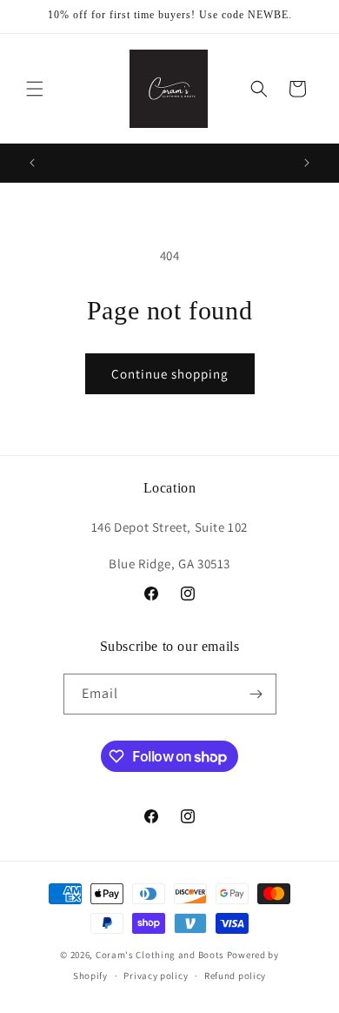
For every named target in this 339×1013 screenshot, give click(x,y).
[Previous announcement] (32, 163)
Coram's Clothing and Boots (160, 955)
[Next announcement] (307, 163)
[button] (35, 89)
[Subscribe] (256, 694)
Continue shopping (170, 374)
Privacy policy (155, 975)
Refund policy (235, 975)
